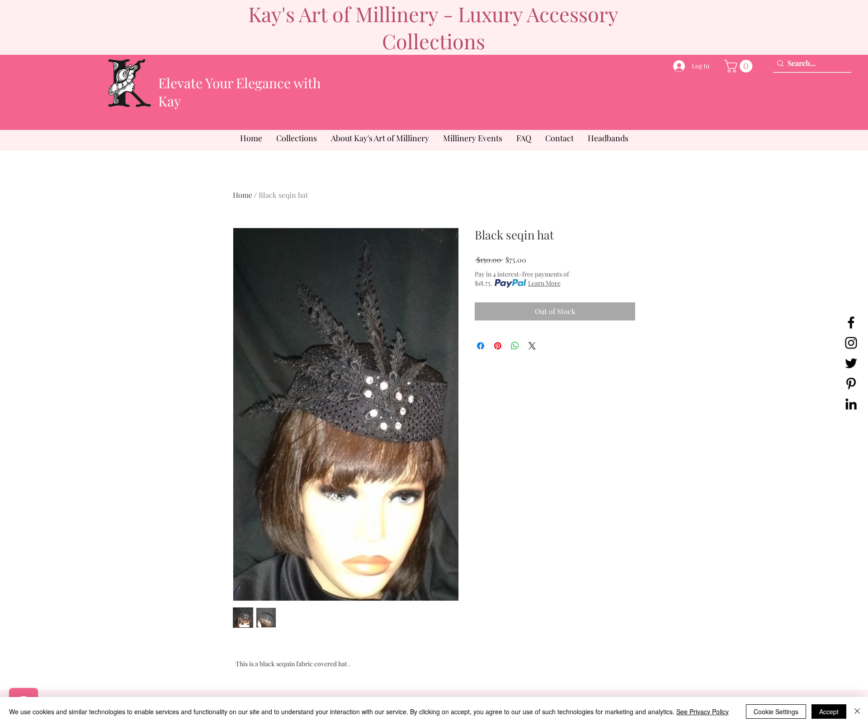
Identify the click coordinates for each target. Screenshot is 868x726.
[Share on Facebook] (480, 345)
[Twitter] (851, 363)
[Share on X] (532, 345)
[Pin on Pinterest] (497, 345)
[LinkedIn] (851, 404)
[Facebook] (851, 322)
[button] (739, 66)
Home (242, 195)
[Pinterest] (851, 384)
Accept (829, 711)
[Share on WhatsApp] (514, 345)
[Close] (857, 711)
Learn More (544, 283)
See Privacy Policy (702, 711)
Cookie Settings (776, 711)
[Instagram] (851, 343)
